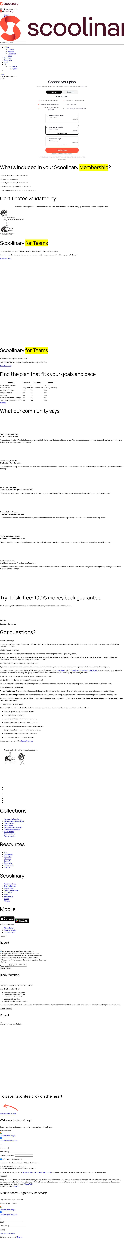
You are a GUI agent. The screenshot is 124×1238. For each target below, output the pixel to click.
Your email (4, 1152)
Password (4, 1226)
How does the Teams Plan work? (11, 704)
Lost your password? (7, 1233)
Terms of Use (27, 1172)
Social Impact (8, 888)
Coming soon (8, 865)
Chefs (6, 62)
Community (8, 60)
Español (14, 69)
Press (6, 894)
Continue (3, 1176)
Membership (8, 855)
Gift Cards (7, 859)
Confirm (8, 1008)
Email (2, 1222)
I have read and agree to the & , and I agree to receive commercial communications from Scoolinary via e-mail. (54, 1172)
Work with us (8, 897)
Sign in (16, 1186)
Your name (4, 1148)
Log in (2, 74)
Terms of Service (10, 930)
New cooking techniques (12, 819)
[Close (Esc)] (1, 1022)
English (14, 66)
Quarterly (70, 92)
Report (8, 968)
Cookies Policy (9, 932)
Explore (6, 47)
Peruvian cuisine (9, 836)
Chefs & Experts (10, 886)
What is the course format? (9, 650)
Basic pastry (8, 825)
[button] (62, 640)
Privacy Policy (8, 928)
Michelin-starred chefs (12, 830)
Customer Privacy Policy (42, 1172)
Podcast (7, 867)
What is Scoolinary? (7, 640)
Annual (54, 92)
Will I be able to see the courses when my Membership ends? (21, 680)
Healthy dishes (9, 823)
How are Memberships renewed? (12, 687)
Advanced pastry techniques (14, 821)
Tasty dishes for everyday (13, 827)
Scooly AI (7, 861)
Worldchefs (60, 670)
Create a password (7, 1155)
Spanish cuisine (9, 834)
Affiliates (7, 901)
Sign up (19, 1237)
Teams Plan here (27, 741)
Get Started (62, 150)
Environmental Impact (11, 890)
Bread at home (9, 832)
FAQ (5, 852)
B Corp (6, 899)
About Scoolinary (10, 884)
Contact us (8, 892)
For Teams (7, 58)
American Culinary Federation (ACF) (84, 670)
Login (2, 1229)
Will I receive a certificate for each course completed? (19, 663)
